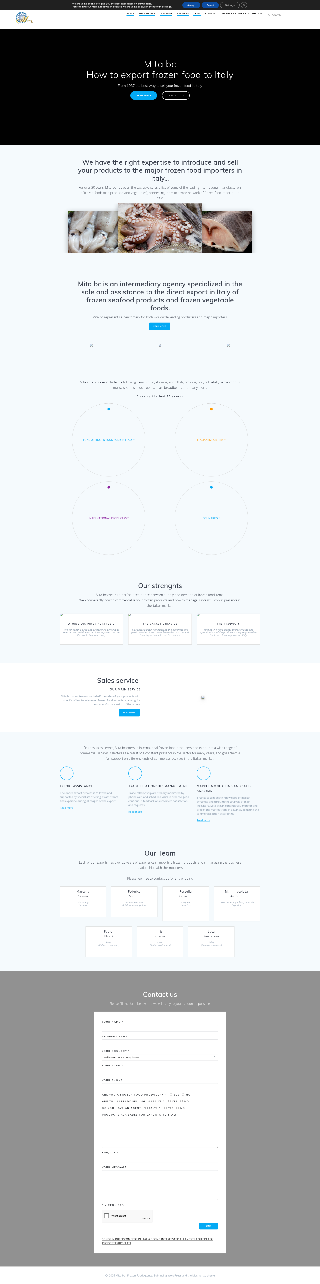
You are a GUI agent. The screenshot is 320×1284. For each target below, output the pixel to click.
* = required (113, 1205)
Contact (211, 13)
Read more (66, 808)
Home (130, 13)
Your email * (113, 1065)
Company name (114, 1036)
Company (166, 13)
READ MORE (143, 95)
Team (197, 13)
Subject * (110, 1152)
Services (183, 13)
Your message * (115, 1167)
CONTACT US (176, 95)
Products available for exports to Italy (139, 1114)
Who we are (147, 13)
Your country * (116, 1051)
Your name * (112, 1021)
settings (166, 6)
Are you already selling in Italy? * (134, 1101)
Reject (210, 5)
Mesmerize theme (203, 1275)
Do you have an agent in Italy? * (132, 1108)
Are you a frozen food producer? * (134, 1094)
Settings (230, 5)
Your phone (112, 1080)
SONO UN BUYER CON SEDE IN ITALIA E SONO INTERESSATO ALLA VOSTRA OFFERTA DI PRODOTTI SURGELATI (157, 1241)
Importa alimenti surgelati (242, 13)
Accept (191, 5)
